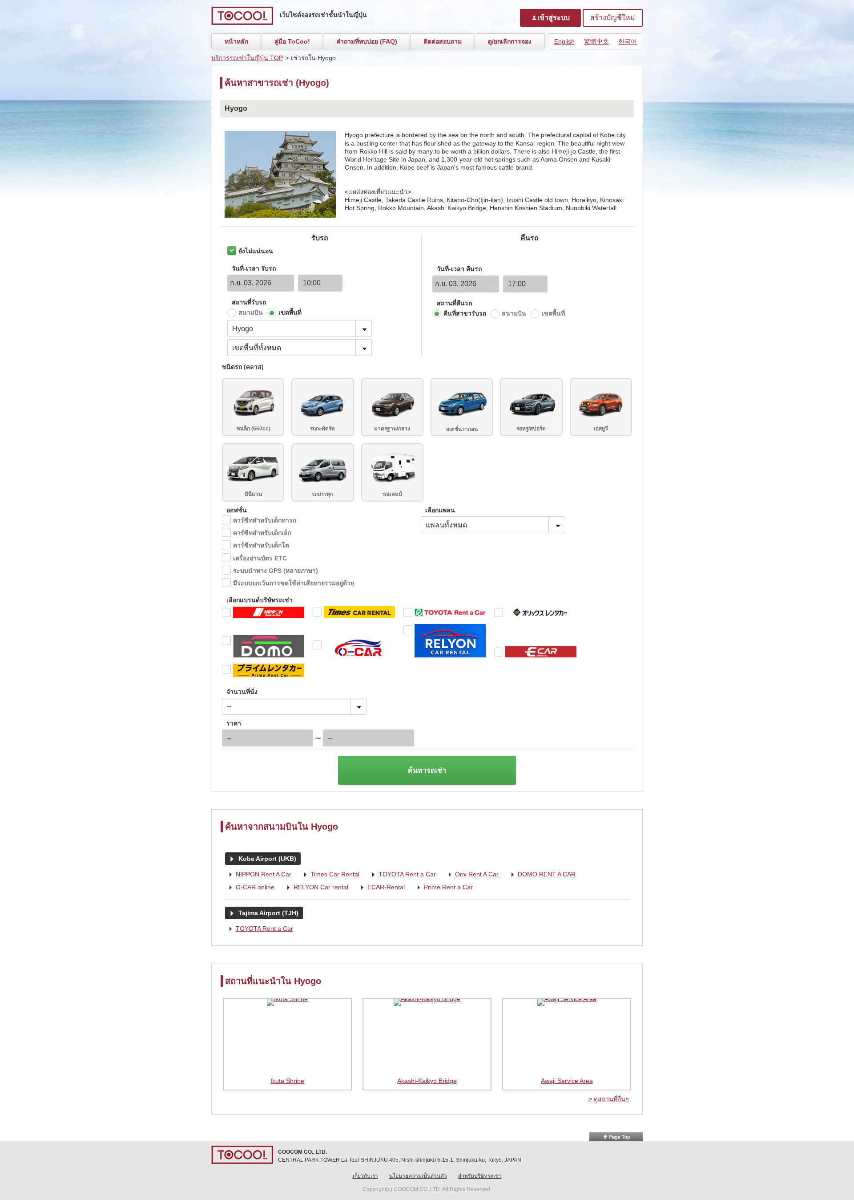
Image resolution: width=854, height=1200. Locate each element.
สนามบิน (250, 312)
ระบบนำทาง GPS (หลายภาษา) (275, 570)
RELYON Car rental (315, 887)
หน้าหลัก (236, 41)
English (564, 41)
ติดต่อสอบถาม (442, 41)
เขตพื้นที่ (290, 312)
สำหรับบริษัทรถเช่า (480, 1176)
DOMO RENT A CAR (541, 874)
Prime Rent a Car (443, 887)
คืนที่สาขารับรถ (464, 313)
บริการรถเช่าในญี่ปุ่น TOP (247, 57)
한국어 (627, 41)
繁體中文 (596, 41)
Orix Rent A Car (471, 874)
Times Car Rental (329, 874)
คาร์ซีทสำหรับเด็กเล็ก (262, 532)
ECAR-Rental (381, 887)
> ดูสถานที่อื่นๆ (608, 1099)
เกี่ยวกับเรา (365, 1176)
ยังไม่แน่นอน (255, 251)
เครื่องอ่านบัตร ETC (260, 558)
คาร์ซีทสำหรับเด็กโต (261, 545)
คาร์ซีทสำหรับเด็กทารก (264, 520)
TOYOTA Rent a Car (402, 874)
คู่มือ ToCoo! (292, 41)
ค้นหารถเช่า (427, 770)
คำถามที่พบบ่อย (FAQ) (366, 41)
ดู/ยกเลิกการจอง (510, 41)
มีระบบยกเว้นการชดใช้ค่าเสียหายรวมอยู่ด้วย (293, 583)
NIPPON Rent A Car (258, 874)
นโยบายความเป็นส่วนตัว (418, 1176)
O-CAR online (249, 887)
